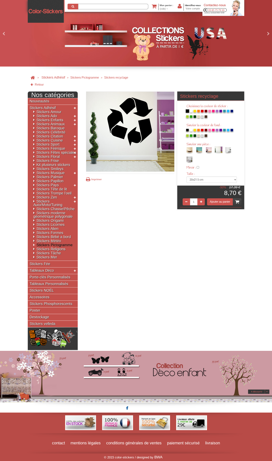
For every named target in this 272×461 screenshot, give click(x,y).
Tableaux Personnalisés (49, 284)
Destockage (39, 317)
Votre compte (193, 8)
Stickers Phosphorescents (51, 304)
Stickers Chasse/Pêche (55, 209)
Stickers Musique (50, 173)
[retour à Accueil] (33, 77)
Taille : (191, 174)
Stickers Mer (46, 257)
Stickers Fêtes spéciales (56, 152)
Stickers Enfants (49, 120)
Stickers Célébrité (50, 132)
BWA (158, 457)
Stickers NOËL (42, 290)
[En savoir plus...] (136, 376)
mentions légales (85, 443)
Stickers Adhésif (53, 77)
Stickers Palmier (49, 177)
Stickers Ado (46, 116)
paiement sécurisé (183, 443)
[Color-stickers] (46, 11)
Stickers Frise (47, 160)
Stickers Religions (51, 249)
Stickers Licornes (50, 224)
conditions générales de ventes (134, 443)
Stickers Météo (48, 241)
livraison (212, 443)
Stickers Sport (48, 144)
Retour (39, 84)
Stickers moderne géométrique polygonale (53, 214)
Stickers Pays (47, 185)
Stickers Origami (50, 220)
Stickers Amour (48, 112)
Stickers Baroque (50, 128)
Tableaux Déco (42, 270)
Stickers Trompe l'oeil (53, 193)
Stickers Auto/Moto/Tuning (47, 203)
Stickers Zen (46, 197)
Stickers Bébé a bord (53, 237)
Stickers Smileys (49, 169)
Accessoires (39, 297)
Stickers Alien (47, 228)
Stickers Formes (49, 233)
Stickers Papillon (49, 181)
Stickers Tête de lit (51, 189)
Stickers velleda (42, 324)
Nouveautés (39, 101)
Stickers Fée (40, 264)
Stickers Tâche (48, 253)
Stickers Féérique (50, 148)
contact (58, 443)
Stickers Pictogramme (84, 77)
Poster (35, 310)
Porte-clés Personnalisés (50, 277)
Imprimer (96, 179)
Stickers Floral (48, 156)
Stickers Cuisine (49, 140)
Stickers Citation (49, 136)
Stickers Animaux (50, 124)
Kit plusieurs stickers (53, 165)
